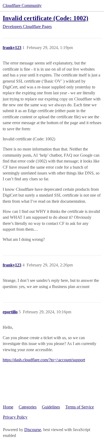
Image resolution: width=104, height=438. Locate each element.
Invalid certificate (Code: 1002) (45, 18)
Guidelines (51, 407)
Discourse (32, 429)
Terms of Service (79, 407)
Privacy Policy (15, 417)
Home (8, 407)
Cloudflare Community (22, 5)
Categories (28, 407)
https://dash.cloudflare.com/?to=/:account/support (44, 360)
